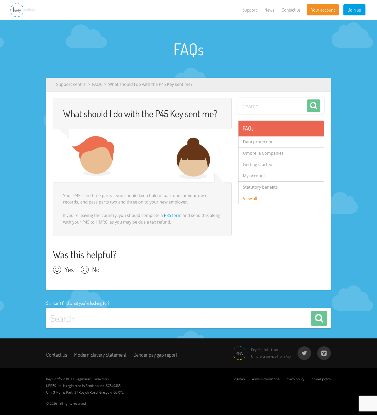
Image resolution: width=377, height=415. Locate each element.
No (96, 270)
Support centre (71, 84)
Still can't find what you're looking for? (78, 303)
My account (254, 176)
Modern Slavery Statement (100, 354)
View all (250, 198)
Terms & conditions (264, 379)
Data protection (258, 142)
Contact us (291, 10)
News (269, 10)
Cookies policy (320, 379)
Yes (69, 270)
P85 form (173, 215)
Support (249, 10)
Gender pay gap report (155, 354)
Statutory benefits (260, 187)
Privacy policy (294, 379)
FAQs (97, 84)
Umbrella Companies (263, 153)
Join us (354, 10)
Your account (323, 10)
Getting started (257, 164)
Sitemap (239, 379)
